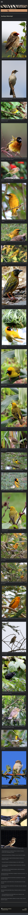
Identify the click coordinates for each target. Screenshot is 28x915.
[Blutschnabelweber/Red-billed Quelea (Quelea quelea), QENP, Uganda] (14, 39)
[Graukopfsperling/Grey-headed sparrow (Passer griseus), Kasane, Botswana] (14, 797)
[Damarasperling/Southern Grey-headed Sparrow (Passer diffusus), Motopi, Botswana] (14, 768)
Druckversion (5, 908)
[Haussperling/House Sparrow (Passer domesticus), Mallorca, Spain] (14, 838)
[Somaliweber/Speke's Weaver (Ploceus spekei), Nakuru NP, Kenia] (14, 461)
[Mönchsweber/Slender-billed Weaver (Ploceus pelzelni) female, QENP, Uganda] (14, 201)
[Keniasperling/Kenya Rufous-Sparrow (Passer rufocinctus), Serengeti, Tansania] (14, 817)
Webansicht (24, 909)
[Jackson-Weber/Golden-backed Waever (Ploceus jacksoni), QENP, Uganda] (14, 285)
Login (26, 908)
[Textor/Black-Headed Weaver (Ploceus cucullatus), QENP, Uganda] (14, 481)
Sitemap (9, 908)
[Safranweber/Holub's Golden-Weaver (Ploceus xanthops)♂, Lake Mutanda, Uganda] (14, 511)
